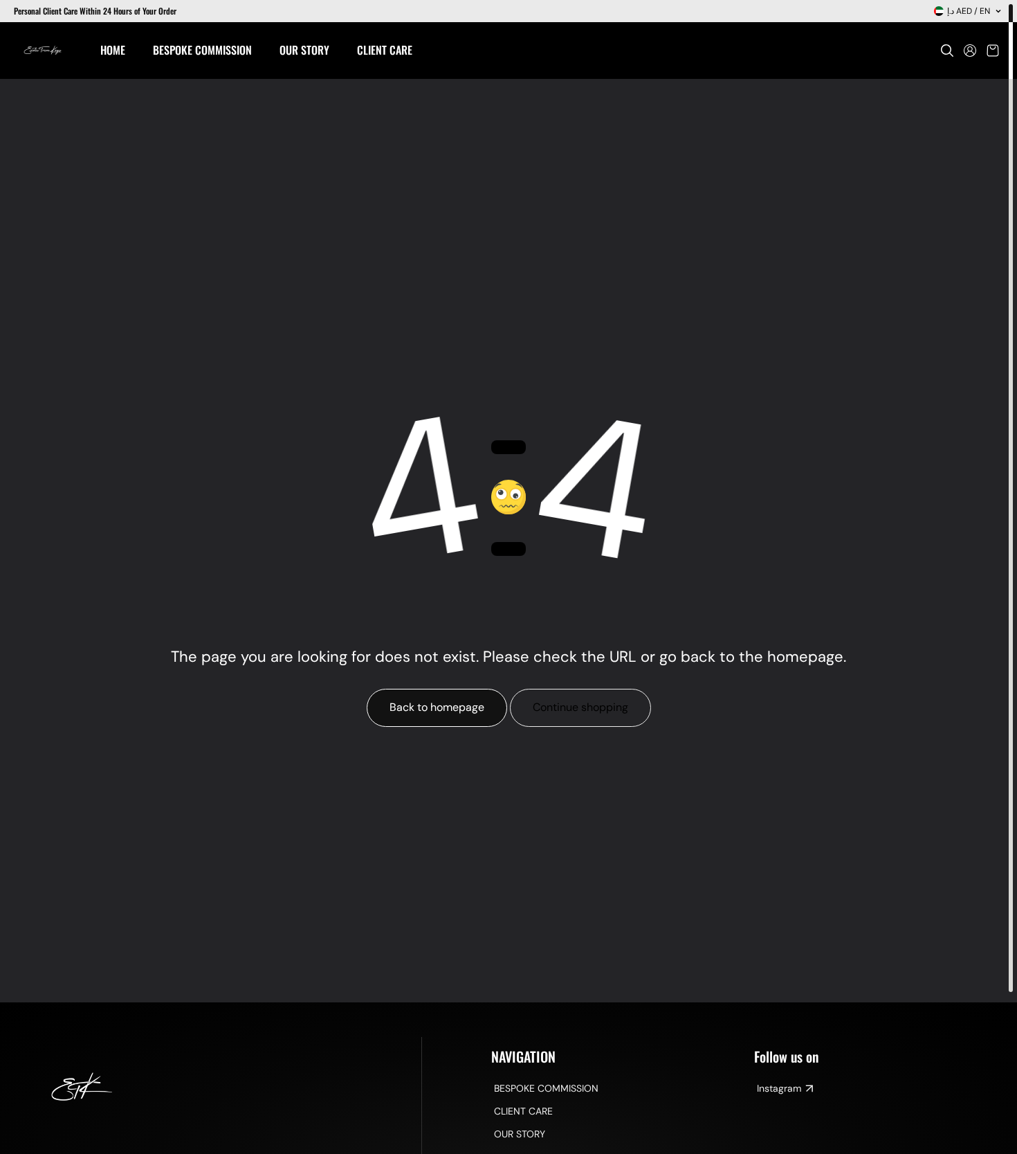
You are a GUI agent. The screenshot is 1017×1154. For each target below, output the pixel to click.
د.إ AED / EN (968, 11)
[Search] (947, 50)
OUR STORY (519, 1134)
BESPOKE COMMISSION (546, 1088)
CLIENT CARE (523, 1111)
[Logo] (43, 50)
